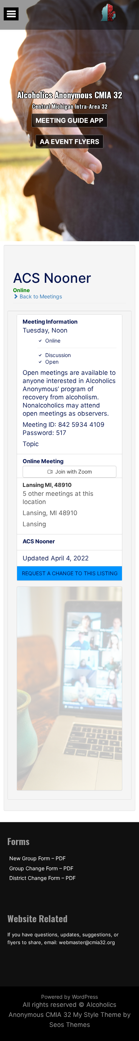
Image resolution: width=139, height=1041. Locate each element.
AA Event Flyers (69, 141)
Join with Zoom (73, 471)
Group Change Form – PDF (41, 868)
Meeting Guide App (69, 120)
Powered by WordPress (69, 996)
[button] (69, 573)
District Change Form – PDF (42, 878)
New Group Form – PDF (37, 858)
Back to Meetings (40, 296)
